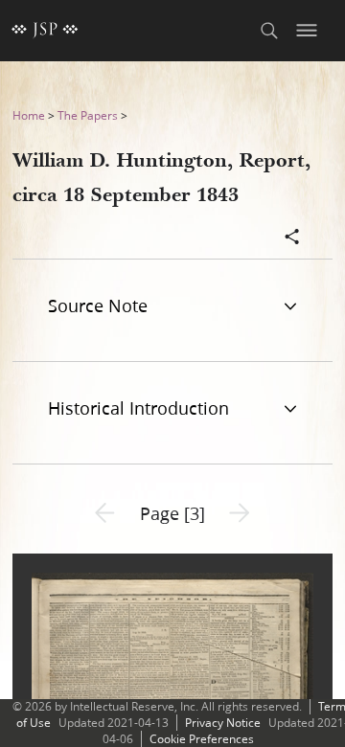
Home (28, 115)
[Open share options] (292, 238)
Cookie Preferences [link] (202, 739)
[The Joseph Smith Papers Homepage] (45, 30)
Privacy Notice (223, 722)
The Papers (88, 115)
